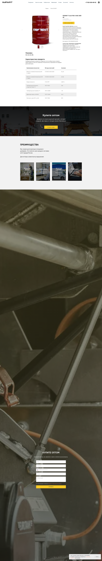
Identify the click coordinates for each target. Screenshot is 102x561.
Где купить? (65, 2)
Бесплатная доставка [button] (59, 168)
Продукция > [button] (31, 2)
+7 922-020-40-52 (90, 2)
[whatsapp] (99, 2)
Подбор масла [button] (43, 169)
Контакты (72, 2)
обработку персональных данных (54, 483)
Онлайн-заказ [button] (75, 169)
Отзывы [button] (60, 2)
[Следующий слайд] (59, 30)
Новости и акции (38, 2)
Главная (46, 8)
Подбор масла (47, 2)
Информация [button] (54, 2)
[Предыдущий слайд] (22, 30)
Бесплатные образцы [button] (27, 168)
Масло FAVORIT (54, 8)
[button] (51, 127)
